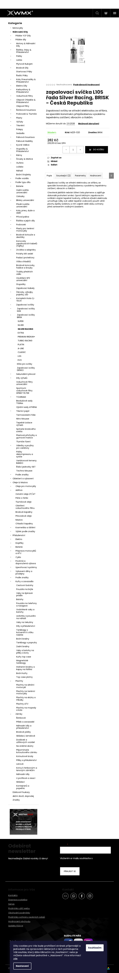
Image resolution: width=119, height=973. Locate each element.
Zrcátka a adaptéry (26, 249)
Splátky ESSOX (15, 925)
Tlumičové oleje (23, 501)
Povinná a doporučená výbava (26, 562)
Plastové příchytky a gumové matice (26, 436)
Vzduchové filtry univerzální (24, 383)
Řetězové (21, 717)
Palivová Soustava (25, 137)
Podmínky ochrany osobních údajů (26, 917)
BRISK (100, 132)
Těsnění (20, 125)
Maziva (19, 519)
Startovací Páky (24, 71)
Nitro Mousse (22, 418)
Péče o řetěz (22, 497)
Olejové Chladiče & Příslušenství (26, 101)
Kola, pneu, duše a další (25, 211)
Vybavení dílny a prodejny (24, 572)
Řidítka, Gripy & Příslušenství (23, 51)
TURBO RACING (25, 340)
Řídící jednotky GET (26, 466)
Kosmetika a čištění (25, 527)
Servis (11, 903)
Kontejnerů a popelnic (22, 787)
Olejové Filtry (22, 106)
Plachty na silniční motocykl (25, 686)
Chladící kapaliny (24, 523)
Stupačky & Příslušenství (22, 150)
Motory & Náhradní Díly (25, 44)
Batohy (19, 599)
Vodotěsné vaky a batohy (25, 610)
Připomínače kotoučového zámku (26, 751)
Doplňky (20, 543)
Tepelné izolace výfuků (24, 424)
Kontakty (13, 895)
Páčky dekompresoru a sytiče (24, 454)
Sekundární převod (25, 374)
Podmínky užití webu (19, 908)
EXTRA (21, 332)
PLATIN (21, 344)
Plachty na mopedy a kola (26, 709)
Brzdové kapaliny (24, 512)
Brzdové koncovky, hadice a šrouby (25, 266)
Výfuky (19, 121)
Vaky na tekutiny (24, 622)
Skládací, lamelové (25, 735)
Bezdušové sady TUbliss (24, 402)
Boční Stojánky (23, 174)
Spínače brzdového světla (26, 430)
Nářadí (19, 170)
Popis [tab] (49, 175)
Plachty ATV (22, 703)
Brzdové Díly (22, 67)
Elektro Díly (21, 85)
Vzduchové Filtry (24, 95)
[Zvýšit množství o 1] (80, 149)
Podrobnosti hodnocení (86, 84)
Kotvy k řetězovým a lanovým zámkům (26, 769)
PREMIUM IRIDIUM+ (26, 336)
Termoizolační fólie (26, 414)
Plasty (19, 117)
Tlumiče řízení (23, 441)
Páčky (19, 56)
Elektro (19, 539)
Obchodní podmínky (19, 912)
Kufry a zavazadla (24, 581)
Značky (16, 799)
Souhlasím (94, 947)
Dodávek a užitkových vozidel (25, 741)
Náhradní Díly (20, 31)
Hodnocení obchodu (19, 921)
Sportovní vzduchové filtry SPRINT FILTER (24, 391)
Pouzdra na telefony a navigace (26, 604)
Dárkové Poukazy (21, 792)
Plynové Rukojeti (24, 63)
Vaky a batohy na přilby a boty (25, 651)
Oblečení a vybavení (23, 478)
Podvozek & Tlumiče (26, 113)
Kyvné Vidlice (22, 144)
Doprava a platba (17, 899)
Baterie (19, 186)
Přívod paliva (22, 216)
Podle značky (22, 474)
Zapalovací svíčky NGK (26, 310)
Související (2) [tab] (63, 175)
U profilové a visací (25, 778)
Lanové (20, 763)
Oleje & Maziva (20, 482)
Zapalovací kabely (25, 288)
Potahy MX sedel (24, 253)
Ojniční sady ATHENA (26, 407)
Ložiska (19, 166)
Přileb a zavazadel (25, 721)
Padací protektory (25, 257)
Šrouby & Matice (24, 158)
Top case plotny (24, 677)
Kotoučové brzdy (24, 756)
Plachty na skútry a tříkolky (26, 698)
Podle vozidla (22, 178)
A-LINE (21, 348)
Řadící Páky (22, 75)
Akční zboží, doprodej (23, 796)
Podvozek (21, 224)
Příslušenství (19, 535)
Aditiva (19, 490)
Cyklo (18, 557)
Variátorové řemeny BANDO (26, 461)
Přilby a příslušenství (26, 760)
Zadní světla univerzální (22, 191)
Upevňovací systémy (26, 567)
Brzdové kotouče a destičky (25, 236)
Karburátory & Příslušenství (23, 90)
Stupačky (21, 284)
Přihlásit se (70, 871)
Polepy (19, 129)
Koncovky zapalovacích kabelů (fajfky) (26, 243)
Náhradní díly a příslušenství (23, 727)
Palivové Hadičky (24, 141)
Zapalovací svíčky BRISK (26, 316)
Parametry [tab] (80, 175)
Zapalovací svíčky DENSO (26, 369)
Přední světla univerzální (22, 205)
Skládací (20, 781)
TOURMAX (21, 397)
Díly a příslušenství (25, 626)
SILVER (21, 325)
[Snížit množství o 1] (66, 149)
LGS (19, 356)
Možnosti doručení (88, 123)
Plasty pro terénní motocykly (25, 229)
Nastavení (22, 966)
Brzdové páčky (23, 731)
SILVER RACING (25, 329)
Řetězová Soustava (26, 110)
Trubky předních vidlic (24, 273)
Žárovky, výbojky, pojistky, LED (24, 293)
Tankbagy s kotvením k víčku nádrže (24, 632)
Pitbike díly (21, 39)
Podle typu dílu (23, 182)
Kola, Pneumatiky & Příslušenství (26, 80)
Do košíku (98, 149)
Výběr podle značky (25, 531)
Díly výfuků (21, 378)
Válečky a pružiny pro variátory (25, 446)
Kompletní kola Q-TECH (25, 299)
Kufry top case (23, 656)
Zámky (19, 714)
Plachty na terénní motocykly (25, 692)
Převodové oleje (24, 515)
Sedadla (20, 133)
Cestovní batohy (24, 585)
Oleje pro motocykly (26, 486)
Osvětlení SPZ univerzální (23, 279)
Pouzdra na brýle (24, 589)
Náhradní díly (22, 774)
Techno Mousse (24, 470)
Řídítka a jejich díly (25, 220)
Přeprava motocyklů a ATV (26, 552)
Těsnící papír (22, 411)
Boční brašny (22, 638)
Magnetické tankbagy (22, 661)
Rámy (19, 155)
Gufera (19, 162)
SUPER (21, 321)
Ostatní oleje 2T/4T (25, 494)
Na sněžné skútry (24, 746)
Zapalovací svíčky (25, 304)
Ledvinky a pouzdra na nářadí (26, 617)
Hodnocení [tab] (95, 175)
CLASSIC (22, 352)
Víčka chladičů (23, 261)
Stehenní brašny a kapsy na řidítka (25, 668)
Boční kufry (21, 673)
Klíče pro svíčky (24, 363)
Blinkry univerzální (25, 200)
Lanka (19, 60)
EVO (20, 360)
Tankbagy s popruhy (26, 642)
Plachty (19, 680)
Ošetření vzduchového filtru (25, 507)
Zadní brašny (22, 646)
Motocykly (18, 28)
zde (15, 958)
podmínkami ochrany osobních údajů (83, 860)
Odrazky (20, 196)
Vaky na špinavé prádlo (24, 594)
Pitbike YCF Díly (23, 35)
